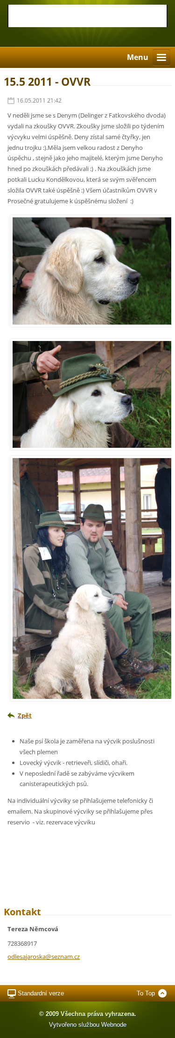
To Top (146, 993)
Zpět (25, 715)
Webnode (113, 1024)
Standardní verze (41, 993)
